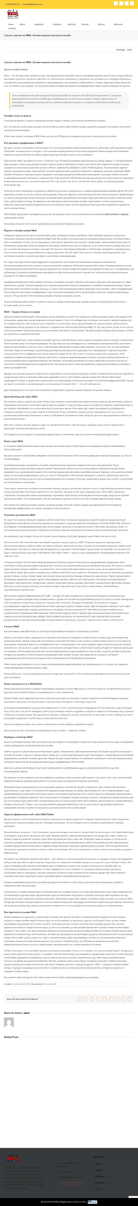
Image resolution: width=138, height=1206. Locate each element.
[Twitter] (69, 1184)
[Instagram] (80, 1184)
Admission (100, 1176)
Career (98, 1189)
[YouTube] (75, 1184)
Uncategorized (37, 984)
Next (129, 49)
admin (8, 984)
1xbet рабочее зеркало (117, 214)
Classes (98, 1163)
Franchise (100, 1182)
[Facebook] (63, 1184)
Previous (120, 49)
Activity (98, 1170)
